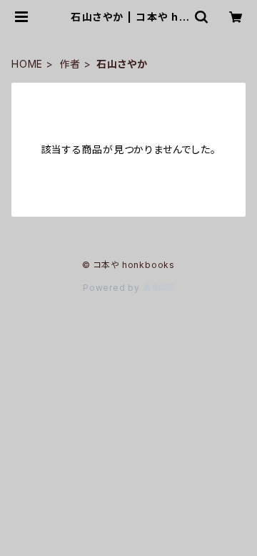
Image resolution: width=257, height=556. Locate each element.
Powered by (113, 287)
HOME (27, 64)
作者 (70, 64)
